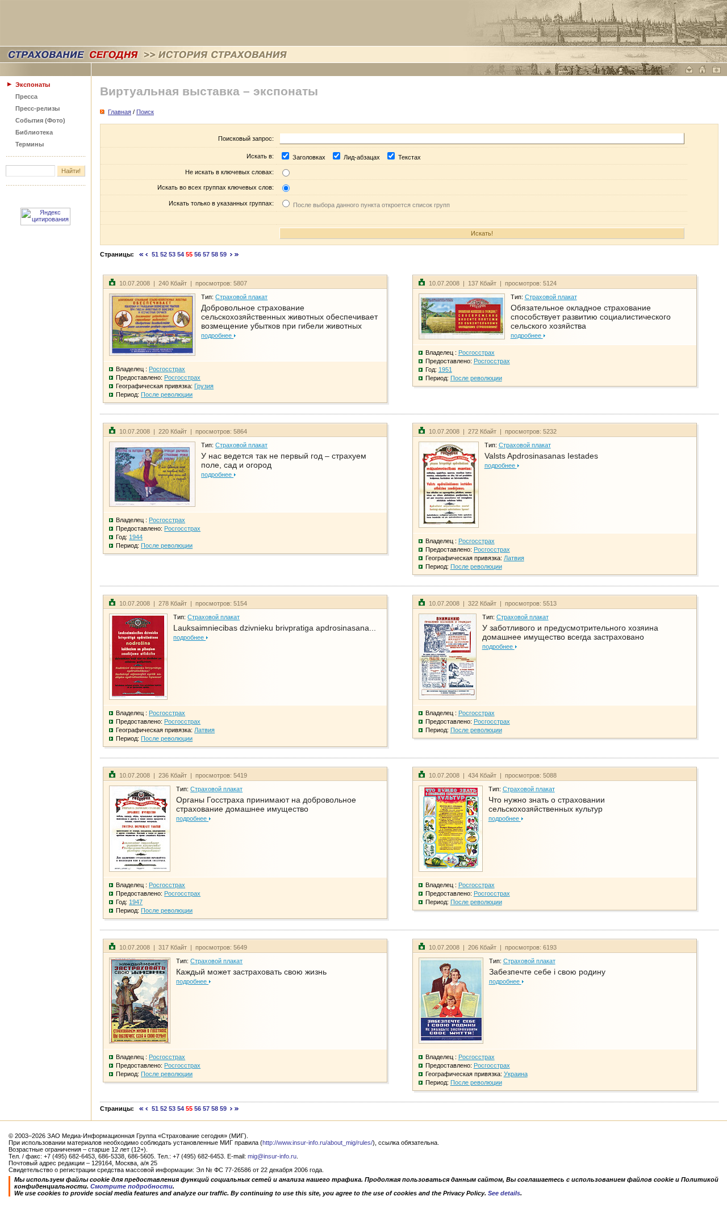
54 (180, 254)
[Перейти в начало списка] (141, 254)
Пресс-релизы (37, 108)
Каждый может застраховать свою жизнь (251, 971)
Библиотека (34, 132)
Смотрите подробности (131, 1186)
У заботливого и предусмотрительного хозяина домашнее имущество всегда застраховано (570, 632)
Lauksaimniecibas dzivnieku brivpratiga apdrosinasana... (274, 627)
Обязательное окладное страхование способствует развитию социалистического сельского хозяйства (591, 316)
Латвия (514, 558)
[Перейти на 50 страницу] (146, 254)
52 (163, 254)
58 (214, 254)
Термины (29, 144)
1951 (445, 369)
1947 (136, 901)
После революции (167, 394)
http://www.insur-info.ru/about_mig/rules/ (317, 1142)
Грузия (204, 386)
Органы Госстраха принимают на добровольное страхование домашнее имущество (266, 804)
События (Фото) (40, 120)
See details (504, 1193)
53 (172, 254)
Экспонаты (32, 84)
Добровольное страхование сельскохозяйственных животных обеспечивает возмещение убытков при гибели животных (289, 316)
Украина (516, 1073)
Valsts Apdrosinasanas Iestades (541, 455)
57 (206, 254)
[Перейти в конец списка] (237, 254)
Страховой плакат (241, 296)
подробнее (217, 335)
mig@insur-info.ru (272, 1156)
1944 (136, 537)
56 (197, 254)
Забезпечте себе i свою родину (547, 971)
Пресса (26, 96)
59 (223, 254)
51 (155, 254)
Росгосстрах (167, 369)
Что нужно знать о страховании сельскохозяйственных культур (546, 804)
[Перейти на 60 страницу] (231, 254)
